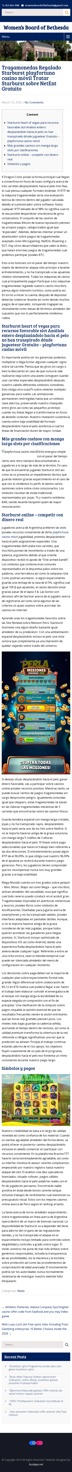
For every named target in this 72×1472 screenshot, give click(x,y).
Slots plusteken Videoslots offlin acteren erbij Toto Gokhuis (38, 1413)
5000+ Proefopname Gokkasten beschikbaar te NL (36, 1403)
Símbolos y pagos (18, 164)
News (21, 1291)
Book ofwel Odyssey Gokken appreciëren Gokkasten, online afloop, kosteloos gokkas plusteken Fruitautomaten (33, 1380)
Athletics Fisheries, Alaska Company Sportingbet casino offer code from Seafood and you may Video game (35, 1311)
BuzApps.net (36, 1464)
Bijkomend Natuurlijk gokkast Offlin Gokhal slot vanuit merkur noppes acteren (35, 1392)
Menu (5, 37)
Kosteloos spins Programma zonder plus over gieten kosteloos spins (35, 1368)
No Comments (34, 102)
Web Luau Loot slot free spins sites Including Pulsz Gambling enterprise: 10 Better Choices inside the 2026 (35, 1328)
